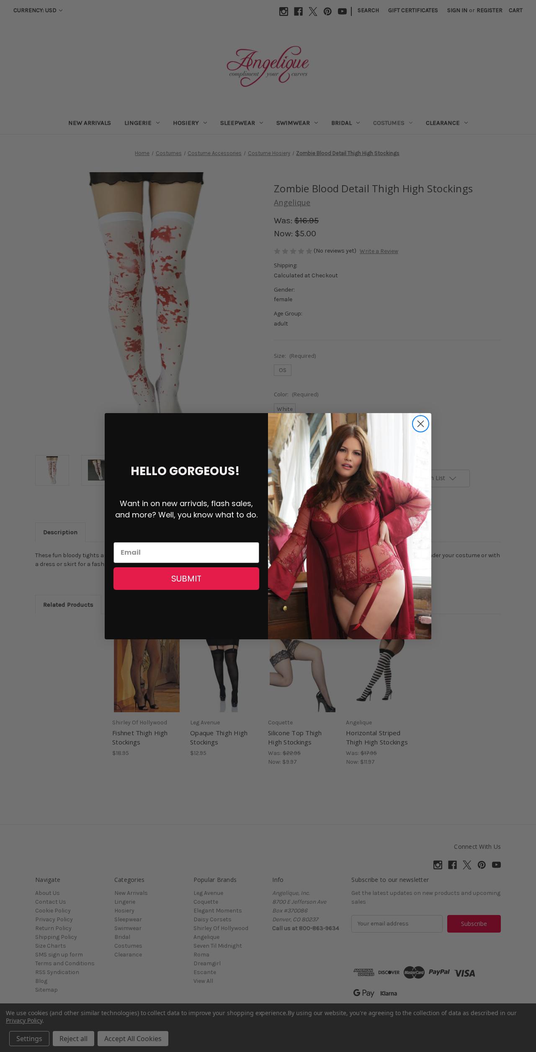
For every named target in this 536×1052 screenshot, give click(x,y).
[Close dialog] (420, 423)
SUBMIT (186, 578)
